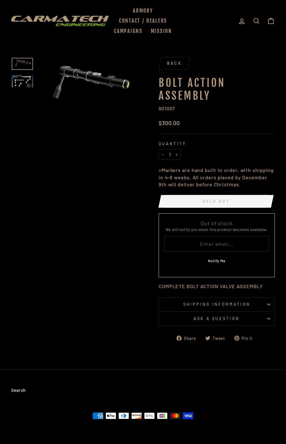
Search (18, 390)
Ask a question (217, 318)
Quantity (172, 143)
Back (174, 63)
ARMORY (143, 11)
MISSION (161, 31)
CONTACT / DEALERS (143, 21)
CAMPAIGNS (128, 31)
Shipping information (216, 304)
